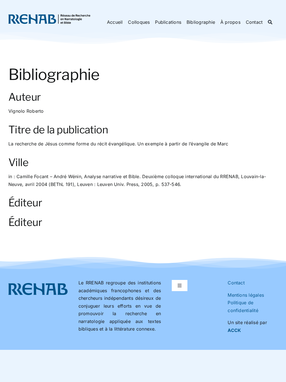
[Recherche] (270, 22)
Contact (236, 283)
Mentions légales (246, 295)
